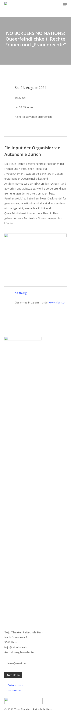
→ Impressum (13, 690)
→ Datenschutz (13, 685)
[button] (65, 4)
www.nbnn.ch (57, 302)
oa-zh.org (21, 293)
